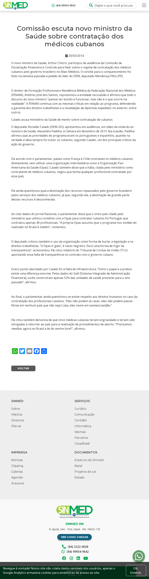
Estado (79, 477)
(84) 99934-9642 (65, 5)
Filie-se (16, 426)
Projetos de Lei (85, 471)
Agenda (17, 477)
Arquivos (17, 483)
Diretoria (17, 420)
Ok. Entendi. (136, 570)
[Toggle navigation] (144, 5)
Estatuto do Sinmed (89, 460)
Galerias (17, 471)
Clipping (17, 466)
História (16, 414)
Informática (82, 426)
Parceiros (81, 437)
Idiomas (80, 432)
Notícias (17, 460)
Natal (78, 466)
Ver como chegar (74, 537)
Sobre (15, 408)
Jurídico (80, 408)
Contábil (80, 420)
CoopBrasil (82, 443)
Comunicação (84, 414)
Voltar (23, 368)
